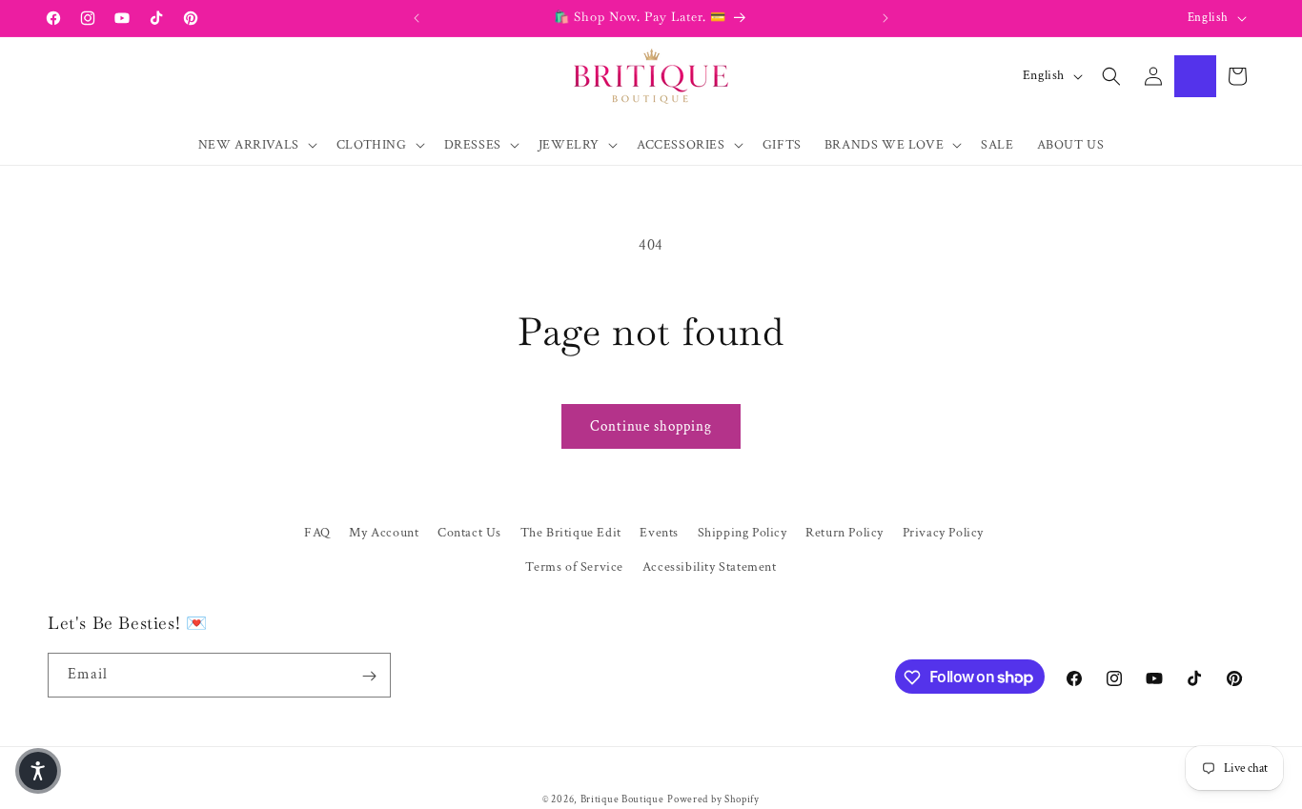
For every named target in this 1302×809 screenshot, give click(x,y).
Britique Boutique (622, 799)
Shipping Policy (742, 532)
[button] (256, 145)
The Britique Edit (570, 532)
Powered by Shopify (713, 799)
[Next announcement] (885, 18)
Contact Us (469, 532)
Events (659, 532)
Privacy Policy (943, 532)
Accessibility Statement (709, 566)
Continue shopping (651, 426)
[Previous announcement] (416, 18)
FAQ (317, 532)
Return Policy (844, 532)
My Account (383, 532)
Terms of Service (574, 566)
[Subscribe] (369, 676)
